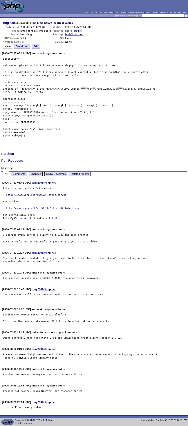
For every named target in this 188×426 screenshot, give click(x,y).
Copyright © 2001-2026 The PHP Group (34, 420)
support (94, 12)
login (185, 12)
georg (68, 30)
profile (77, 30)
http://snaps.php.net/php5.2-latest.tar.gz (36, 195)
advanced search (136, 12)
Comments (19, 173)
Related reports (80, 173)
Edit (36, 46)
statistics (164, 12)
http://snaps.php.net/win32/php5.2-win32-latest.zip (42, 208)
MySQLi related (74, 34)
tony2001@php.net (44, 182)
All (6, 173)
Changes (35, 173)
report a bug (120, 12)
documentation (106, 12)
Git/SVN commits (56, 173)
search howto (152, 12)
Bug (6, 23)
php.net (85, 12)
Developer (22, 46)
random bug (175, 12)
